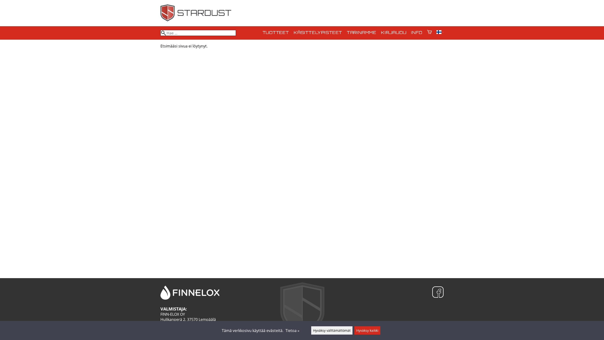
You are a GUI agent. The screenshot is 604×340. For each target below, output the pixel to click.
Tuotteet (276, 33)
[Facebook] (438, 292)
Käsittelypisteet (318, 33)
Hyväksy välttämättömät (332, 330)
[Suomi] (440, 32)
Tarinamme (361, 33)
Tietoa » (292, 330)
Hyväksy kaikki (367, 330)
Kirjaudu (393, 33)
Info (416, 33)
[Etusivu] (195, 19)
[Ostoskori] (429, 32)
